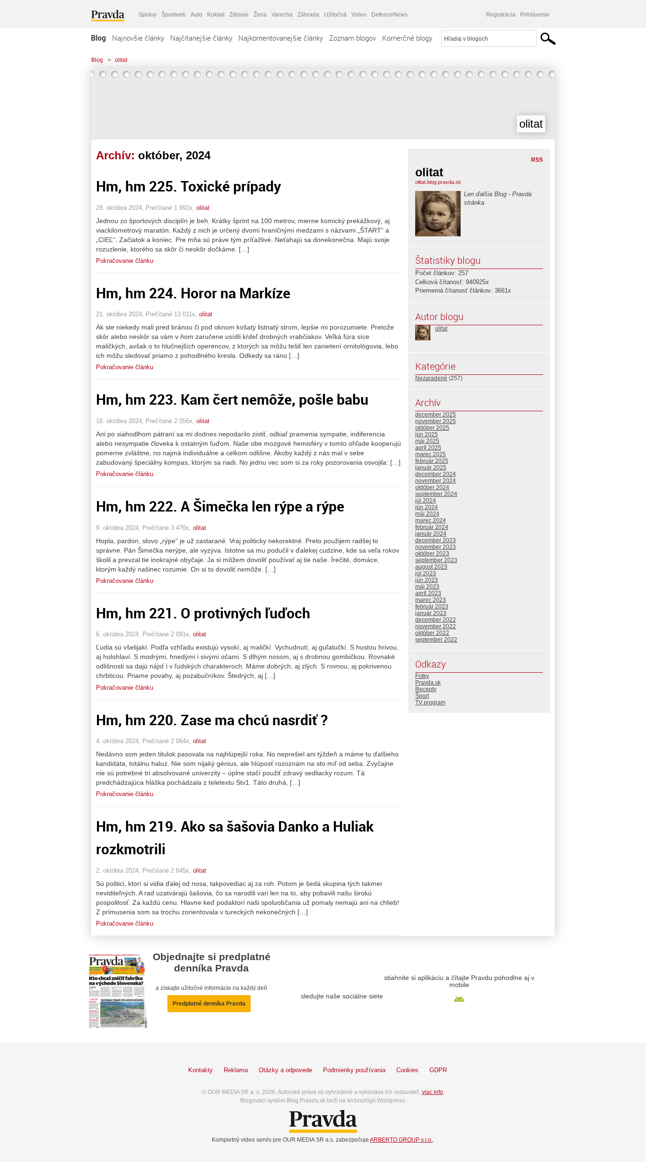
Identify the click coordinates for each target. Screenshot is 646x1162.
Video (359, 14)
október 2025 (432, 428)
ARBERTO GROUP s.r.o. (401, 1139)
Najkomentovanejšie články (280, 38)
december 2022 (435, 619)
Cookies (407, 1070)
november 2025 (435, 421)
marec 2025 (430, 454)
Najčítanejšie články (201, 38)
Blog (98, 38)
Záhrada (308, 14)
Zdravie (239, 14)
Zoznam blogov (352, 38)
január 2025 (430, 467)
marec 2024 (430, 520)
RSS (537, 159)
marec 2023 (430, 600)
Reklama (236, 1070)
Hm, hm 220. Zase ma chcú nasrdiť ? (212, 719)
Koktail (216, 14)
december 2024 (435, 474)
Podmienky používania (354, 1070)
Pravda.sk (428, 682)
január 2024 (430, 533)
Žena (260, 14)
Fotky (422, 676)
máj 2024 (427, 514)
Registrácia (500, 14)
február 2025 (431, 461)
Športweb (173, 14)
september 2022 (436, 639)
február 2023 (431, 606)
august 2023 (431, 567)
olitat (121, 60)
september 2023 (436, 560)
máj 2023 (427, 586)
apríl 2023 (428, 593)
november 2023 (435, 547)
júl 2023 (425, 573)
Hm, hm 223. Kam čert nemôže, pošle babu (232, 399)
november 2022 (435, 626)
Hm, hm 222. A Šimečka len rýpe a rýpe (220, 506)
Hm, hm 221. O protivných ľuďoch (203, 613)
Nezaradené (431, 378)
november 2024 (435, 480)
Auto (196, 14)
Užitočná (335, 14)
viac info (432, 1092)
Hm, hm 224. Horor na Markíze (193, 293)
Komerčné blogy (407, 38)
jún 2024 (426, 507)
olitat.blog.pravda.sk (438, 182)
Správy (148, 14)
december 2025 (435, 414)
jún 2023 (426, 580)
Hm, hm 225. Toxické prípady (188, 186)
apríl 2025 (428, 447)
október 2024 (432, 487)
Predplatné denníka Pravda (209, 1003)
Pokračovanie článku (124, 260)
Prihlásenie (535, 14)
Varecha (282, 14)
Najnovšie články (138, 38)
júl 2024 (425, 500)
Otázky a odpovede (285, 1070)
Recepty (425, 689)
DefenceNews (389, 14)
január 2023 (430, 613)
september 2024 (436, 494)
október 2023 (432, 553)
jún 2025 (426, 434)
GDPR (438, 1070)
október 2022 (432, 633)
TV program (430, 702)
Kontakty (200, 1070)
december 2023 (435, 540)
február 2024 (431, 527)
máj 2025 (427, 441)
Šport (422, 696)
